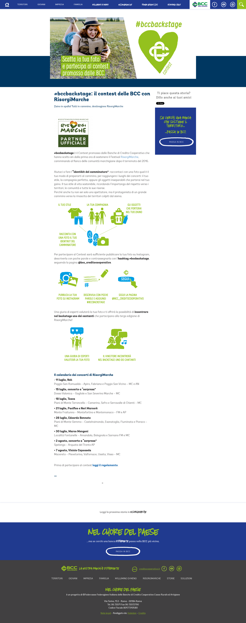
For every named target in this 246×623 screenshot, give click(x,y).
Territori (22, 5)
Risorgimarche (125, 4)
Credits (142, 613)
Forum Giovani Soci (150, 4)
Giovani (41, 5)
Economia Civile (174, 4)
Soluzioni (186, 579)
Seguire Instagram (104, 488)
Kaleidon (132, 613)
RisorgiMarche (129, 157)
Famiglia (78, 5)
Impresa (59, 5)
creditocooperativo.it (149, 569)
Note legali (106, 613)
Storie (171, 579)
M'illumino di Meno (100, 4)
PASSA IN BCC (176, 142)
